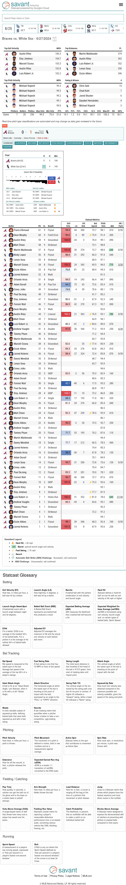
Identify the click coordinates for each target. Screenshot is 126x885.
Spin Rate (101, 737)
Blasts (5, 707)
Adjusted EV (39, 628)
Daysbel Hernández (88, 100)
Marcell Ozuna (26, 63)
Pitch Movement (41, 737)
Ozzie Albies (85, 73)
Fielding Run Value (43, 808)
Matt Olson (19, 244)
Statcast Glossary (20, 575)
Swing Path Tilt (73, 683)
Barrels (69, 590)
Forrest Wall (20, 304)
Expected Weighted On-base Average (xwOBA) (109, 607)
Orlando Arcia (20, 279)
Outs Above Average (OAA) (15, 808)
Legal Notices (73, 875)
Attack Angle (103, 661)
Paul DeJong (20, 294)
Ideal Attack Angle (11, 683)
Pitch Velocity (8, 737)
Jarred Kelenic (21, 274)
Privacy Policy (57, 875)
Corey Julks (19, 289)
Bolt (36, 844)
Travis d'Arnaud (21, 230)
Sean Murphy (20, 235)
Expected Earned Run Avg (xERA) (46, 761)
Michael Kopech (27, 85)
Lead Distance (72, 787)
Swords (37, 707)
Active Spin (71, 737)
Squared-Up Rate (105, 683)
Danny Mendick (21, 358)
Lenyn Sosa (85, 68)
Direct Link (7, 138)
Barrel (21, 546)
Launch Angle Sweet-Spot (14, 606)
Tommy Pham (20, 333)
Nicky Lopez (20, 254)
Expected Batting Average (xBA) (78, 607)
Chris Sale (84, 85)
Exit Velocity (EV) (10, 590)
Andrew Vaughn (21, 328)
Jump (99, 787)
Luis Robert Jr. (26, 73)
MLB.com (87, 875)
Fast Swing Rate (41, 661)
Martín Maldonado (88, 53)
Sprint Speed (8, 844)
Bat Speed (7, 661)
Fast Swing (21, 550)
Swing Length (72, 661)
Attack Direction (41, 683)
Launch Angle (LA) (43, 590)
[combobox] (63, 18)
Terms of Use (41, 875)
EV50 (4, 628)
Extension (7, 759)
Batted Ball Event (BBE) (45, 606)
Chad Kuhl (84, 90)
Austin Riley (25, 53)
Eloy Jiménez (26, 58)
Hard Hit (20, 543)
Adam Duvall (20, 284)
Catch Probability (74, 808)
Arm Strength (40, 787)
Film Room (7, 147)
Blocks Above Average (108, 808)
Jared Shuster (86, 95)
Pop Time (6, 787)
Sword (19, 554)
